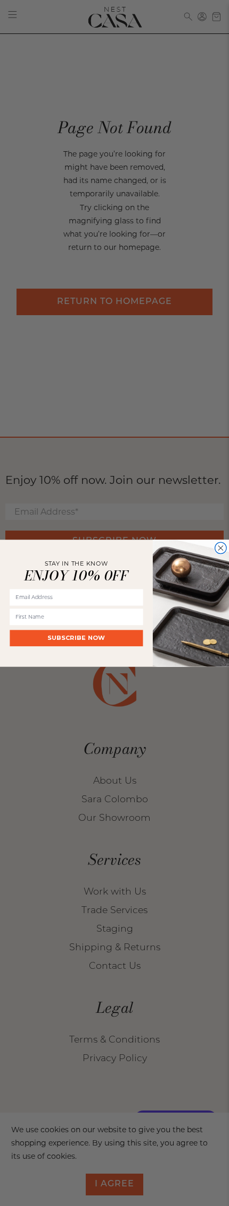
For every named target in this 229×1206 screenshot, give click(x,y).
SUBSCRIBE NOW (76, 637)
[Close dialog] (221, 547)
